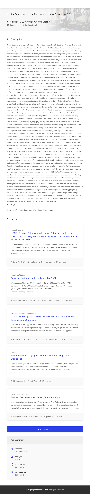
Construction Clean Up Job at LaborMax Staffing (34, 278)
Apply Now (43, 429)
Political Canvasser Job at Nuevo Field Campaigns (35, 397)
